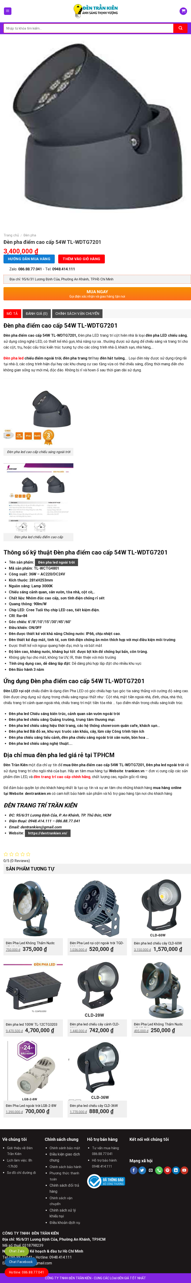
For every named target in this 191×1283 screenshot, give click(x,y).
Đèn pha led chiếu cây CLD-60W (158, 943)
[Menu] (8, 11)
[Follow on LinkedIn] (176, 1170)
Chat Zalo (16, 1251)
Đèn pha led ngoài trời (56, 562)
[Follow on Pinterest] (167, 1170)
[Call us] (159, 1170)
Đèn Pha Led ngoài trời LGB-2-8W (31, 1106)
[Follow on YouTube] (184, 1170)
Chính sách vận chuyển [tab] (77, 314)
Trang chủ (11, 235)
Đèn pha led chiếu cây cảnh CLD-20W (94, 1026)
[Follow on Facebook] (134, 1170)
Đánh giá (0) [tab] (37, 314)
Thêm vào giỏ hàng (81, 259)
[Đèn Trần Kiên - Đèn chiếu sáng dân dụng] (95, 11)
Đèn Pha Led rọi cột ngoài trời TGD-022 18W (97, 945)
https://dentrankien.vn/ (47, 833)
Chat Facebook (21, 1262)
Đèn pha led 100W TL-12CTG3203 (31, 1025)
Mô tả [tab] (12, 314)
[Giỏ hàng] (183, 11)
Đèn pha (30, 235)
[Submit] (181, 28)
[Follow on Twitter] (142, 1170)
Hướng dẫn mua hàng (29, 259)
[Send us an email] (150, 1170)
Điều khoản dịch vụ (65, 1222)
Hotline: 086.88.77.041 (26, 1272)
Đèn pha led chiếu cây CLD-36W (94, 1106)
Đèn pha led (13, 358)
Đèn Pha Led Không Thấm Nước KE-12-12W (30, 945)
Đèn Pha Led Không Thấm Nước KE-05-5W (158, 1026)
